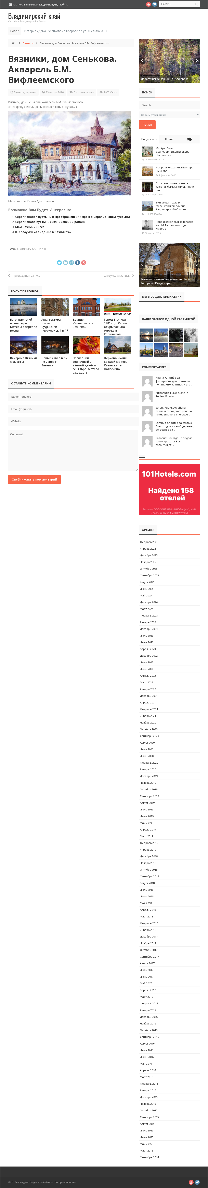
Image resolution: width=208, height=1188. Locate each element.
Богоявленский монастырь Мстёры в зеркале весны (23, 325)
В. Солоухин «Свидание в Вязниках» (43, 232)
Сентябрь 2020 (149, 736)
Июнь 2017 (147, 976)
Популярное (149, 139)
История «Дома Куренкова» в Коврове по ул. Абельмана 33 (65, 31)
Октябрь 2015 (148, 1110)
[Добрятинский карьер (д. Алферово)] (169, 61)
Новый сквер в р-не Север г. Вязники (54, 361)
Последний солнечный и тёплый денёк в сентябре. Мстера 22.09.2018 (86, 365)
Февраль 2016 (149, 1083)
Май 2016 (146, 1063)
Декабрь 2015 (149, 1097)
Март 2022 (146, 682)
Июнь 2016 (147, 1057)
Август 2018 (147, 883)
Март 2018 (146, 916)
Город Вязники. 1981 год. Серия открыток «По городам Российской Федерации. (115, 329)
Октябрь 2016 (148, 1030)
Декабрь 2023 (149, 629)
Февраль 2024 (149, 615)
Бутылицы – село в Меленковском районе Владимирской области (171, 206)
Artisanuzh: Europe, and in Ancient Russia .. (172, 394)
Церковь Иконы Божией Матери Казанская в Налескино (116, 363)
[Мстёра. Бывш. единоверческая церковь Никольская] (147, 152)
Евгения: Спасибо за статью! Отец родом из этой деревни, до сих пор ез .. (175, 426)
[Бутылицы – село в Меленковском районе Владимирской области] (147, 206)
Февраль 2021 (149, 709)
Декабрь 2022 (149, 655)
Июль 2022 (146, 662)
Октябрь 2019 (148, 789)
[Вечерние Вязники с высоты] (23, 345)
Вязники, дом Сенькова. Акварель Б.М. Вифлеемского (62, 69)
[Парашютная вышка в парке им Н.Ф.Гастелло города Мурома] (147, 225)
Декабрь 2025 (149, 555)
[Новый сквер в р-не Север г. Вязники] (55, 345)
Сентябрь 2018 (149, 876)
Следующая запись (118, 275)
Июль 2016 (146, 1050)
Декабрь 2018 (149, 856)
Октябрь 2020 (148, 729)
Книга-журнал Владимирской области (34, 1182)
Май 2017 (146, 983)
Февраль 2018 (149, 923)
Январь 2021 (148, 716)
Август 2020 (147, 742)
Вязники (28, 43)
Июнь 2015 (147, 1137)
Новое (169, 139)
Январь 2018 (148, 930)
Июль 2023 (146, 635)
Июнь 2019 (147, 816)
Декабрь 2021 (149, 696)
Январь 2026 (148, 548)
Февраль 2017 (149, 1003)
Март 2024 (146, 609)
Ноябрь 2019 (148, 783)
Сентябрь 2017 (149, 956)
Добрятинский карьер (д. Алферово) (165, 78)
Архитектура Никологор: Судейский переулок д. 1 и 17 (54, 325)
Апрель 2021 (148, 702)
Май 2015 (146, 1144)
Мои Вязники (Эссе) (30, 227)
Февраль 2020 (149, 762)
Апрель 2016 (148, 1070)
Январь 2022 (148, 689)
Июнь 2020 (147, 756)
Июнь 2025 (147, 589)
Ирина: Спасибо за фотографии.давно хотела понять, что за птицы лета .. (174, 381)
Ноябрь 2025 (148, 562)
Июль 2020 (146, 749)
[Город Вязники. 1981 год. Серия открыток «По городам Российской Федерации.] (117, 307)
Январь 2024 (148, 622)
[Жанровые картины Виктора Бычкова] (147, 171)
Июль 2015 (146, 1130)
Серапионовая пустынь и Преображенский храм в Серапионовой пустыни (72, 217)
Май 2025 (146, 595)
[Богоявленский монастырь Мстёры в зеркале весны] (23, 307)
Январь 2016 (148, 1090)
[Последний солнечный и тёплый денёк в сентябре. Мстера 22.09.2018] (86, 345)
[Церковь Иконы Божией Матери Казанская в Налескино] (117, 345)
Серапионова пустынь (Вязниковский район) (50, 222)
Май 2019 (146, 823)
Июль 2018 (146, 890)
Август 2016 (147, 1043)
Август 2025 (147, 582)
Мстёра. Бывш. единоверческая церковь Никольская (173, 151)
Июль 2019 (146, 809)
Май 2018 (146, 903)
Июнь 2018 (147, 896)
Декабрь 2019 (149, 776)
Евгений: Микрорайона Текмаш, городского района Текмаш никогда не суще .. (174, 411)
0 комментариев (84, 92)
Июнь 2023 (147, 642)
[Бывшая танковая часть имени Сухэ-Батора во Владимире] (169, 265)
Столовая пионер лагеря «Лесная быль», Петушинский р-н (175, 186)
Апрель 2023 (148, 649)
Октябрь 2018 (148, 869)
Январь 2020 (148, 769)
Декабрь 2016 (149, 1017)
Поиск (147, 124)
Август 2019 (147, 803)
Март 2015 (146, 1150)
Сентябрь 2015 (149, 1117)
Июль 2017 (146, 970)
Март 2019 (146, 836)
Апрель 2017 (148, 990)
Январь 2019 (148, 849)
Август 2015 (147, 1124)
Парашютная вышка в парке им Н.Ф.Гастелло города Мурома (174, 225)
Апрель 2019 (148, 829)
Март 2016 (146, 1077)
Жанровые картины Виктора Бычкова (174, 169)
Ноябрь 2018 (148, 863)
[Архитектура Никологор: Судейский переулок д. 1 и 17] (55, 307)
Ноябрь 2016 (148, 1023)
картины (39, 248)
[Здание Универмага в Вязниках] (86, 307)
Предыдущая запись (25, 275)
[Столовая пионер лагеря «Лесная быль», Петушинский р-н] (147, 187)
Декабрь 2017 (149, 936)
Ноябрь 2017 (148, 943)
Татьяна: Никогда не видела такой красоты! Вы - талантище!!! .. (174, 441)
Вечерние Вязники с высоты (23, 360)
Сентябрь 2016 (149, 1037)
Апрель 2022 (148, 675)
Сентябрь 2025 (149, 575)
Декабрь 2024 (149, 602)
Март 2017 (146, 997)
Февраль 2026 (149, 542)
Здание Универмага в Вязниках (83, 323)
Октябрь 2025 (148, 568)
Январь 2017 (148, 1010)
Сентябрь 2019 (149, 796)
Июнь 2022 (147, 669)
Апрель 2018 (148, 910)
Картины (31, 92)
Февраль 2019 (149, 843)
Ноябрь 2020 (148, 722)
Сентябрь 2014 (149, 1157)
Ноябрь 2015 (148, 1104)
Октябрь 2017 (148, 950)
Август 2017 (147, 963)
